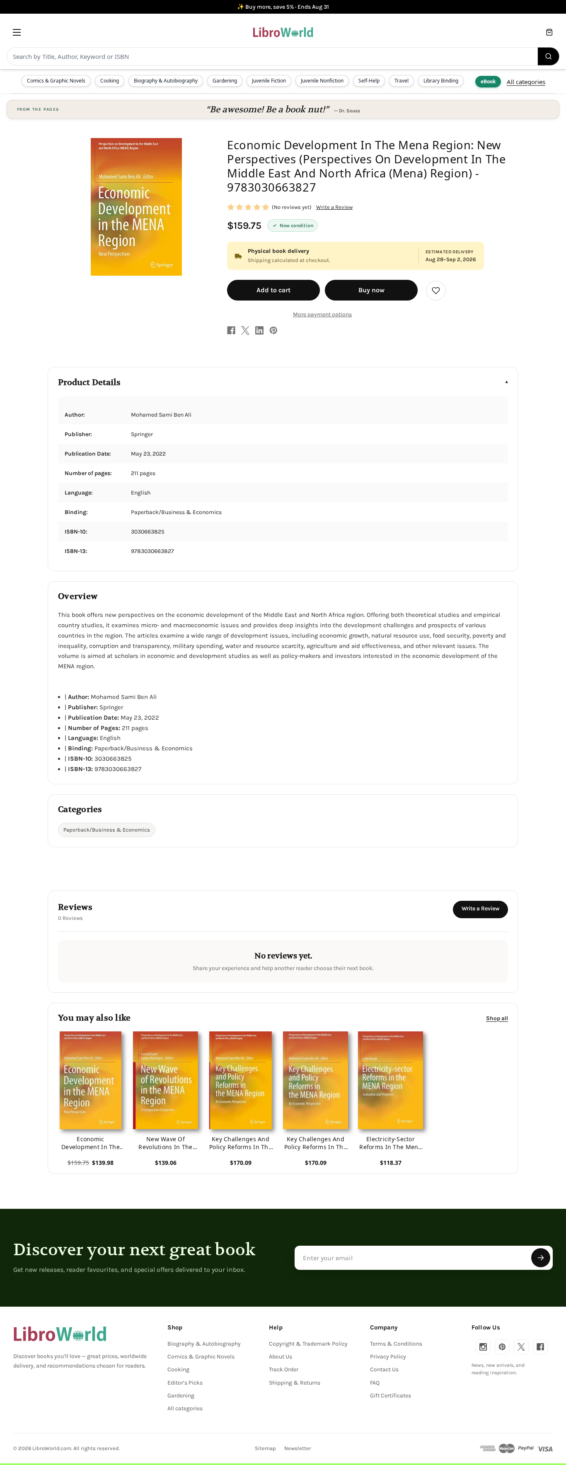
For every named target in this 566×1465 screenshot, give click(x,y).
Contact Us (384, 1369)
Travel (401, 80)
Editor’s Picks (185, 1382)
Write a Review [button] (334, 207)
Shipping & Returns (294, 1382)
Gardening (225, 80)
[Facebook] (231, 330)
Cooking (109, 80)
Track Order (283, 1369)
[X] (245, 330)
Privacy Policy (388, 1356)
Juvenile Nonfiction (322, 80)
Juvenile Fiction (269, 80)
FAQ (375, 1382)
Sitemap (265, 1448)
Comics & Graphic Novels (56, 80)
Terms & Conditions (396, 1343)
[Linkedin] (259, 330)
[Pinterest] (273, 330)
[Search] (548, 56)
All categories (526, 82)
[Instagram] (483, 1346)
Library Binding (440, 80)
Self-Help (369, 80)
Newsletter (297, 1448)
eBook (488, 81)
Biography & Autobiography (166, 80)
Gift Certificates (390, 1395)
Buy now (371, 290)
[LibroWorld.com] (59, 1334)
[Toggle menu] (17, 32)
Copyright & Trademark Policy (308, 1343)
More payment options (322, 314)
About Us (280, 1356)
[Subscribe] (540, 1257)
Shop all (497, 1018)
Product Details (89, 382)
